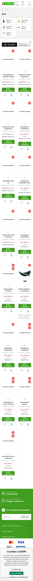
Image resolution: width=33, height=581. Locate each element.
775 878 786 (11, 494)
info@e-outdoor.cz (15, 501)
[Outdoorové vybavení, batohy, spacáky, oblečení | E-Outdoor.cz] (2, 9)
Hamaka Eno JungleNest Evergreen (25, 349)
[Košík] (22, 3)
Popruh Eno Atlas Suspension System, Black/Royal (8, 128)
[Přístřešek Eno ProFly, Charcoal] (8, 387)
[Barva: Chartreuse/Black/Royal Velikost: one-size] (24, 281)
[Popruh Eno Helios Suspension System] (24, 59)
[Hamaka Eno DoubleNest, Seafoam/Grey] (8, 333)
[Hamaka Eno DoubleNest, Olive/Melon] (24, 112)
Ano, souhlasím (16, 573)
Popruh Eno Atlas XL (8, 182)
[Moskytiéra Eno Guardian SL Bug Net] (8, 59)
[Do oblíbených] (5, 95)
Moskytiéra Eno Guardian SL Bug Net (8, 76)
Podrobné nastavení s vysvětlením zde (16, 577)
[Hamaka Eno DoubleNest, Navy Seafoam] (24, 166)
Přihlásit (25, 517)
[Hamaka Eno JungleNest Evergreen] (24, 333)
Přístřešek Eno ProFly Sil (8, 290)
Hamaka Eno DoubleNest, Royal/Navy (25, 236)
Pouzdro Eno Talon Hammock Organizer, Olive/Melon (8, 236)
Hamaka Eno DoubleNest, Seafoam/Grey (8, 349)
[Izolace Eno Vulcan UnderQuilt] (8, 441)
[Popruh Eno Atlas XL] (8, 166)
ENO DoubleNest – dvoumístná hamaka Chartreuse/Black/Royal (24, 290)
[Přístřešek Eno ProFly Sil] (8, 274)
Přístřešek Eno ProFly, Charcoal (8, 403)
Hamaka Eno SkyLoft (25, 403)
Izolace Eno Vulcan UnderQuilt (8, 457)
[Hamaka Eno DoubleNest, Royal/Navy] (24, 220)
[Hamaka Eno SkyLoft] (24, 387)
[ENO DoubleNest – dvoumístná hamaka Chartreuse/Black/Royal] (24, 274)
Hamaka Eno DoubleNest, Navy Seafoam (25, 182)
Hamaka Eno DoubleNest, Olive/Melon (25, 128)
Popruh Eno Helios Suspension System (25, 76)
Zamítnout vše (16, 569)
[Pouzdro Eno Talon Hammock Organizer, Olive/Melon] (8, 220)
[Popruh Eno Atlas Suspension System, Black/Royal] (8, 112)
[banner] (8, 3)
